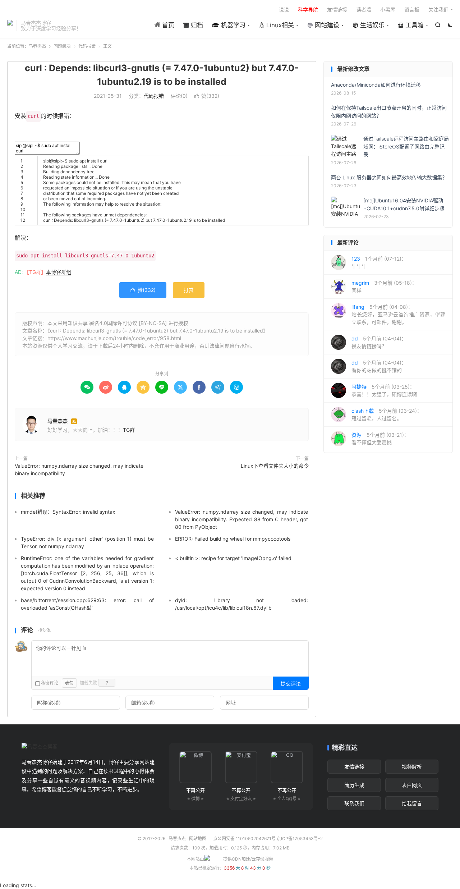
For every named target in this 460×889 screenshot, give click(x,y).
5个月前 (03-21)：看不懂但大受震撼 (380, 438)
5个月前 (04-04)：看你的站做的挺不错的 (378, 366)
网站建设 (326, 25)
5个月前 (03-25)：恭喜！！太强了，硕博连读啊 (384, 390)
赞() (206, 96)
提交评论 (291, 684)
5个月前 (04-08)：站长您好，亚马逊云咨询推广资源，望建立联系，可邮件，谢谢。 (398, 314)
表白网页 (412, 785)
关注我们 (438, 9)
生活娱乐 (371, 25)
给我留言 (412, 803)
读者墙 (363, 9)
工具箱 (414, 25)
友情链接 (337, 9)
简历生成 (354, 785)
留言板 (411, 9)
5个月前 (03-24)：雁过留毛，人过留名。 (386, 414)
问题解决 (62, 46)
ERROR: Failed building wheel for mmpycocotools (232, 539)
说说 (284, 9)
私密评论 (49, 683)
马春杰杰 (10, 25)
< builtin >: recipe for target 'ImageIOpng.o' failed (233, 558)
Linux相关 (279, 25)
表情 (69, 683)
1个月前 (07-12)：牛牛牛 (378, 262)
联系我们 (354, 803)
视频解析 (412, 767)
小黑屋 (387, 9)
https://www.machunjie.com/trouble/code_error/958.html (114, 338)
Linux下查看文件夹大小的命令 (275, 466)
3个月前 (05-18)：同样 (384, 286)
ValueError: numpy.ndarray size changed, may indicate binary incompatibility (79, 469)
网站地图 (197, 838)
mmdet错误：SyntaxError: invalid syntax (68, 512)
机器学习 (232, 25)
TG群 (129, 430)
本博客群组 (58, 272)
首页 (167, 25)
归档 (196, 25)
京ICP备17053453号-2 (300, 838)
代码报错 (87, 46)
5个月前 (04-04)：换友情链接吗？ (378, 342)
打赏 (189, 290)
